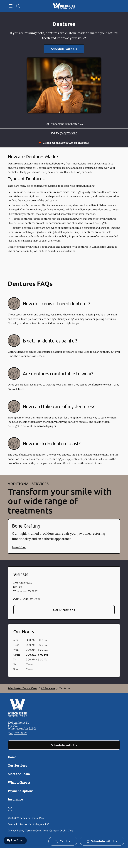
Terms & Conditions (36, 830)
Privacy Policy (16, 830)
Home (12, 757)
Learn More (19, 547)
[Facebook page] (10, 809)
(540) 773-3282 (68, 133)
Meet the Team (19, 774)
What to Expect (19, 782)
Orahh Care (66, 830)
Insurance (15, 799)
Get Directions (64, 610)
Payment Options (21, 791)
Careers (54, 830)
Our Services (17, 765)
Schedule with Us (64, 49)
